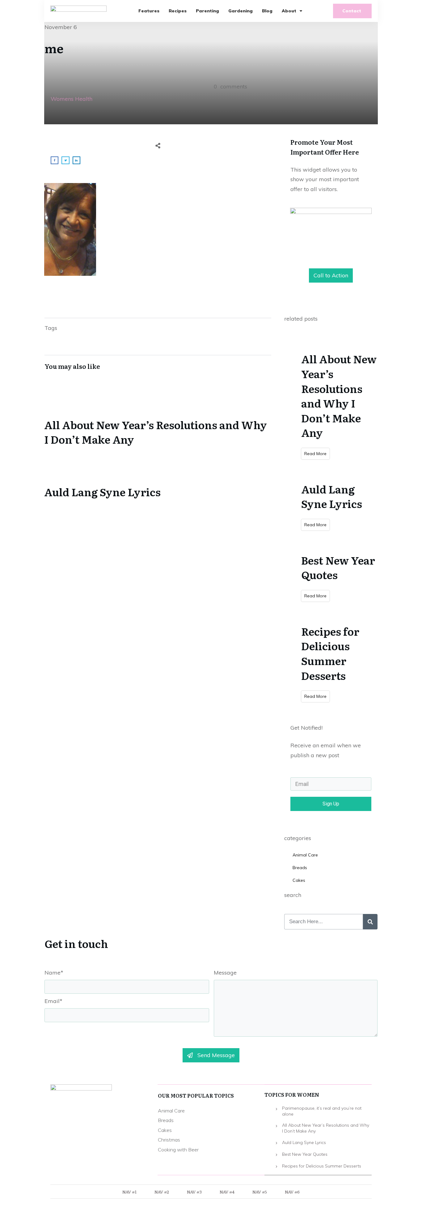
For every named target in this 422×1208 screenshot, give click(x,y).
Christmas (169, 1140)
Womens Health (71, 98)
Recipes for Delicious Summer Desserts (330, 653)
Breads (300, 867)
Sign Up (331, 804)
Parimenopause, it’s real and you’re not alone (321, 1111)
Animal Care (305, 855)
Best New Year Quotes (338, 567)
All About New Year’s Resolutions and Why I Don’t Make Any (158, 417)
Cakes (299, 880)
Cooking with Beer (178, 1149)
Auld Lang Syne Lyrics (158, 477)
